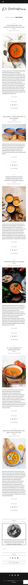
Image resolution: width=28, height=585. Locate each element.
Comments (14, 101)
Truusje (15, 108)
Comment (14, 161)
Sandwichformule (10, 580)
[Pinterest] (15, 558)
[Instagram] (12, 558)
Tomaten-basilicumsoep (14, 262)
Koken (14, 23)
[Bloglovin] (17, 558)
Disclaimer (14, 582)
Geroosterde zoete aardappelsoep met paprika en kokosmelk (14, 178)
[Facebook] (10, 558)
